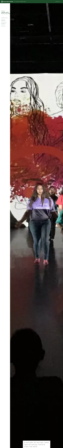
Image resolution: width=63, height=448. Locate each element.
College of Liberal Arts (20, 1)
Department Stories (4, 23)
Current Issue (4, 17)
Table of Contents (3, 20)
